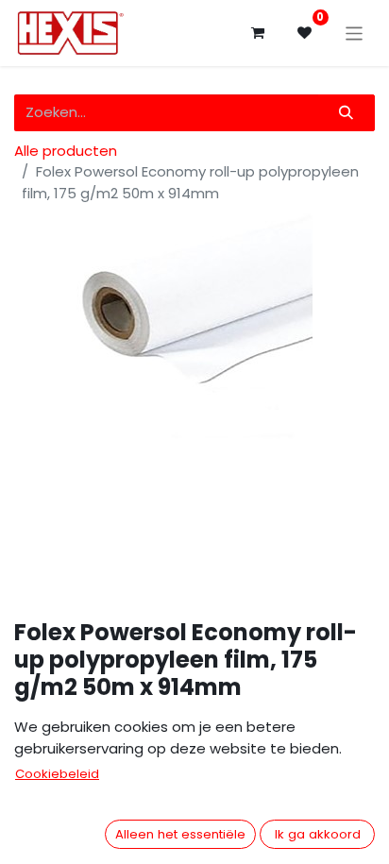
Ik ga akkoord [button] (318, 834)
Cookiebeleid (57, 774)
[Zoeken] (346, 112)
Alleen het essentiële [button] (180, 834)
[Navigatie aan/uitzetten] (354, 32)
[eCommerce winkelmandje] (258, 33)
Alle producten (65, 151)
